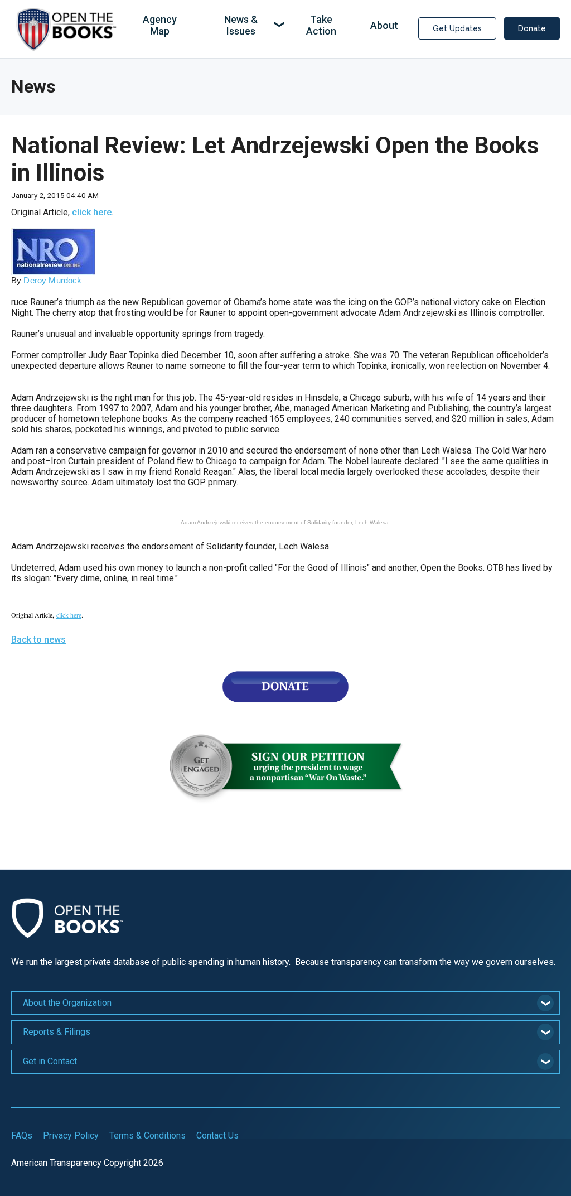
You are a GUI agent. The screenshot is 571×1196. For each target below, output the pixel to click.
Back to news (38, 639)
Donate (532, 28)
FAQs (21, 1135)
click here (92, 212)
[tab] (285, 1003)
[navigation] (265, 25)
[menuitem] (159, 25)
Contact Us (217, 1135)
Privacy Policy (71, 1135)
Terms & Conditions (147, 1135)
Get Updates (457, 28)
